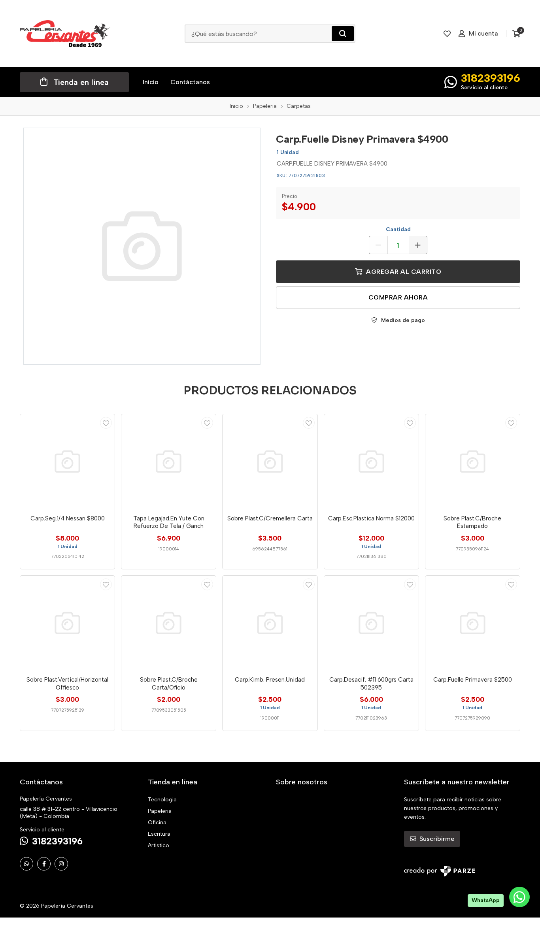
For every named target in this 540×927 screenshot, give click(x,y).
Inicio (151, 82)
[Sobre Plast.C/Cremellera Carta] (270, 461)
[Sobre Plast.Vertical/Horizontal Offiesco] (67, 623)
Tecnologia (162, 799)
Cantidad (398, 229)
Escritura (159, 834)
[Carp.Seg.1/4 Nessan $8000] (67, 461)
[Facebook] (44, 863)
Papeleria (160, 811)
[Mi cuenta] (106, 423)
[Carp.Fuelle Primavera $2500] (472, 623)
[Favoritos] (447, 33)
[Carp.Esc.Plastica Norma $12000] (371, 461)
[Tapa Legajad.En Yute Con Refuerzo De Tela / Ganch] (168, 461)
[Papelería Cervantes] (65, 33)
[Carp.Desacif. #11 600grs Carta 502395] (371, 623)
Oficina (157, 822)
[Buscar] (343, 33)
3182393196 (490, 77)
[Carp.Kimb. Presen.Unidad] (270, 623)
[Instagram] (61, 863)
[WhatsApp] (26, 863)
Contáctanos (190, 82)
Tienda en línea (81, 82)
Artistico (158, 845)
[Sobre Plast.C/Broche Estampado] (472, 461)
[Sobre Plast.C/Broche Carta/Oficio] (168, 623)
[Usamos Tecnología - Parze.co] (439, 871)
